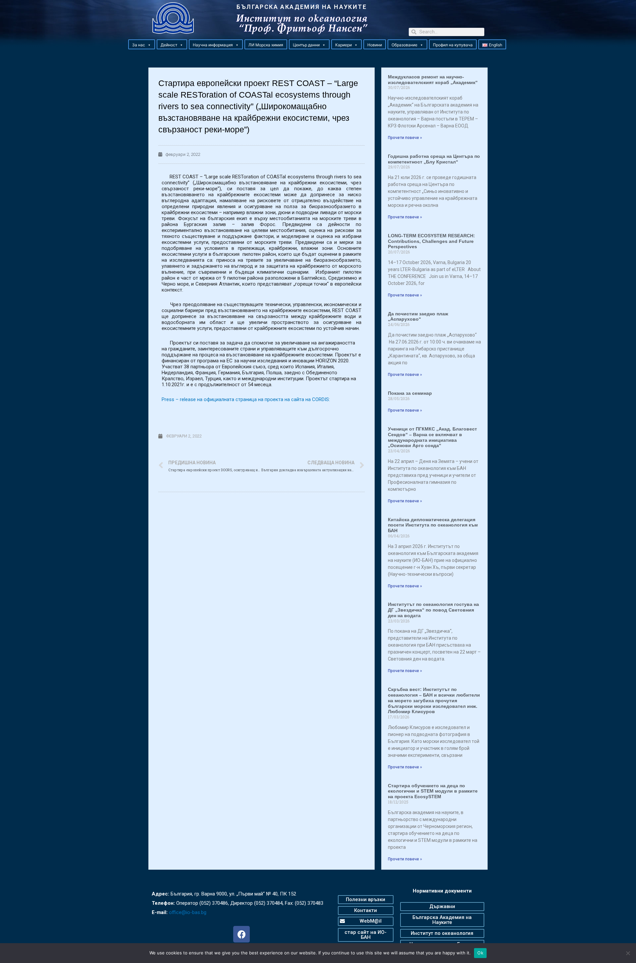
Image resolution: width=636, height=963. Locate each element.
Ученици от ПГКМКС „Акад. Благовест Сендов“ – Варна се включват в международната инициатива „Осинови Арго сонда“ (432, 437)
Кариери (343, 44)
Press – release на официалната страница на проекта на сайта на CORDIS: (246, 399)
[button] (149, 45)
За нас (138, 44)
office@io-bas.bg (187, 912)
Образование (404, 44)
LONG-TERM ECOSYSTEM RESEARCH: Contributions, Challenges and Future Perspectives (431, 241)
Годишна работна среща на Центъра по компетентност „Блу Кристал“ (434, 159)
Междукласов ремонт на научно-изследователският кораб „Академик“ (433, 79)
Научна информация (213, 44)
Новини (374, 44)
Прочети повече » (405, 137)
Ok (480, 952)
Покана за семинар (410, 393)
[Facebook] (241, 934)
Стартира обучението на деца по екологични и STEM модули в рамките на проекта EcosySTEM (433, 791)
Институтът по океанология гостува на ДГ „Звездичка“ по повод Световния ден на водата (433, 610)
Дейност (169, 44)
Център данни (306, 44)
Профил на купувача (453, 44)
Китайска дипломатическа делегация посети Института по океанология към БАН (433, 525)
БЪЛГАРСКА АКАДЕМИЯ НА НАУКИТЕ (302, 6)
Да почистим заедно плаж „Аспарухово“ (418, 316)
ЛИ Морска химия (265, 44)
